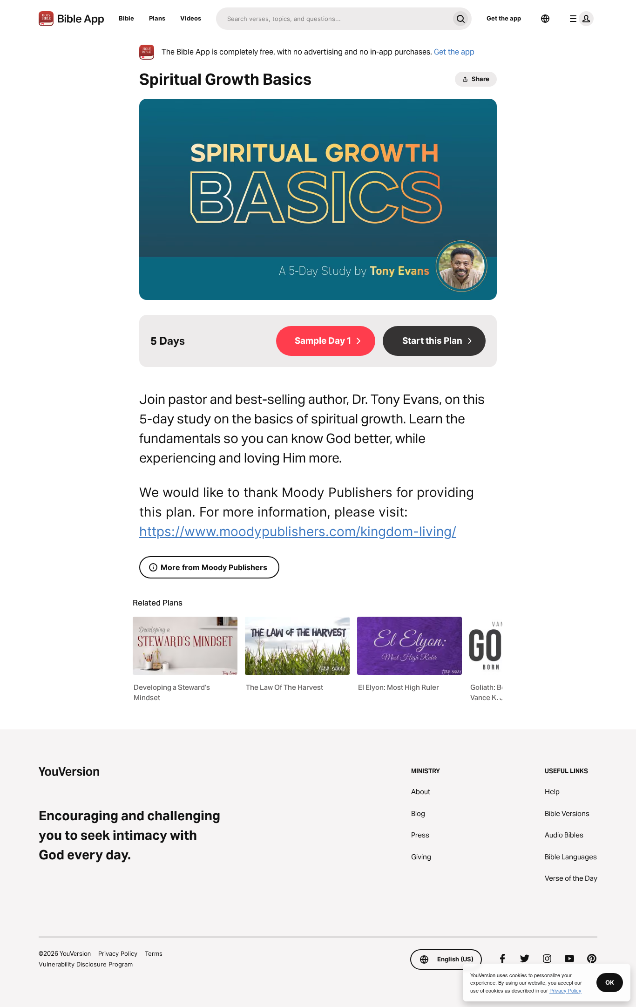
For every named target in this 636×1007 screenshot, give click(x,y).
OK (609, 982)
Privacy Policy (117, 953)
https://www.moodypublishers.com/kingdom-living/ (297, 531)
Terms (153, 953)
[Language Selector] (545, 18)
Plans (157, 18)
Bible (126, 18)
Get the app (504, 18)
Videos (190, 18)
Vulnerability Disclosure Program (86, 964)
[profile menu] (579, 18)
